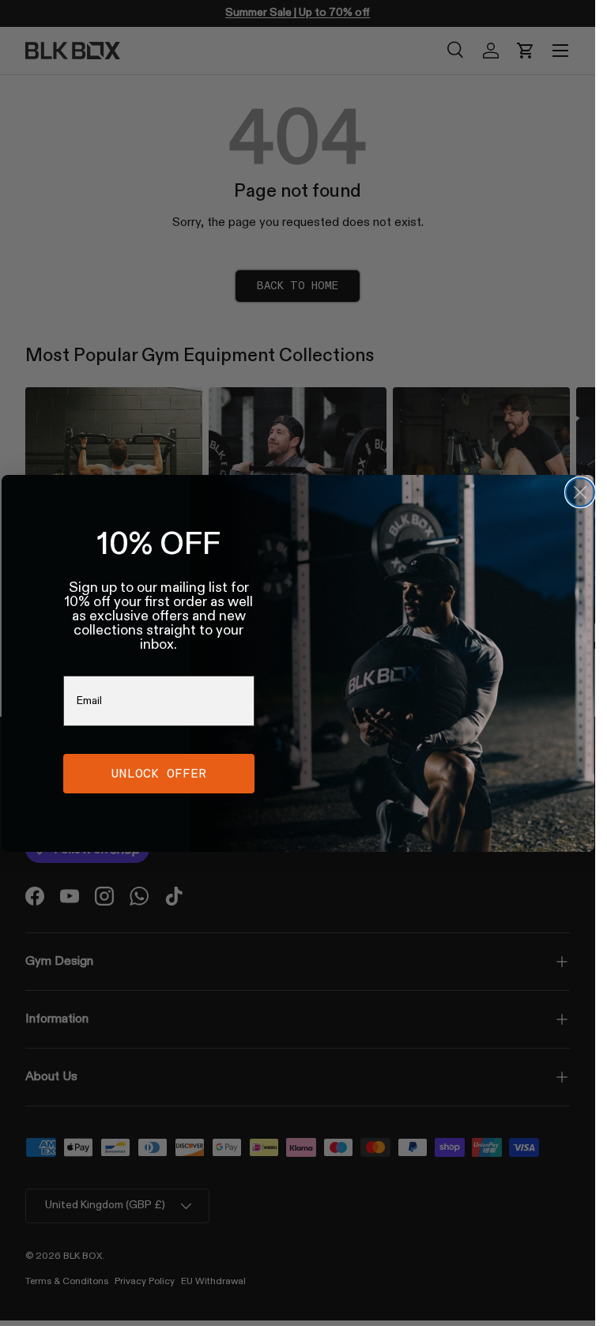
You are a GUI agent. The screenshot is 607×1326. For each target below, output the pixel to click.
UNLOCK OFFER (158, 773)
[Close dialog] (580, 492)
